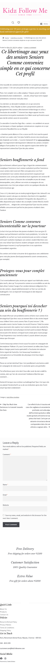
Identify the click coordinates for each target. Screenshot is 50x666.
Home (7, 38)
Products (3, 612)
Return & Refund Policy (8, 622)
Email (5, 495)
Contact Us (4, 615)
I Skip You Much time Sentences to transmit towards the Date (11, 407)
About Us (3, 609)
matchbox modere (16, 38)
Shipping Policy (5, 630)
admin (20, 48)
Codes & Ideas (11, 661)
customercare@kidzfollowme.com (12, 648)
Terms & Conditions (7, 628)
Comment (7, 454)
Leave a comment (30, 48)
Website (6, 505)
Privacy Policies (5, 625)
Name (5, 484)
